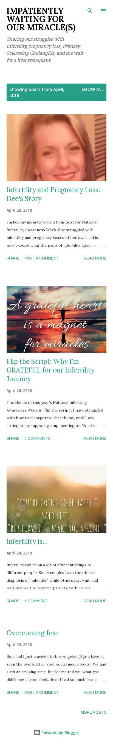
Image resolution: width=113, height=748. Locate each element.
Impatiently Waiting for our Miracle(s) (41, 18)
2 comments (37, 438)
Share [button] (13, 258)
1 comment (35, 601)
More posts (93, 712)
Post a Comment (41, 258)
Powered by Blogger (59, 732)
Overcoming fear (33, 633)
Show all (93, 89)
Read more (95, 258)
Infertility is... (27, 541)
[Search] (90, 10)
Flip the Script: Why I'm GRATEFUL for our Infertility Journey (50, 370)
